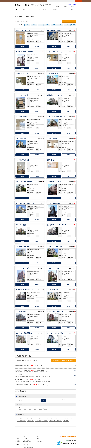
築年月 (53, 24)
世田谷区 (40, 409)
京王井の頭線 (38, 420)
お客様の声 (72, 9)
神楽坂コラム (39, 440)
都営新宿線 (66, 420)
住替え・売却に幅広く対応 (44, 9)
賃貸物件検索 (18, 441)
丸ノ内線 (32, 418)
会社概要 (69, 4)
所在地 (34, 24)
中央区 (25, 409)
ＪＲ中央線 (45, 420)
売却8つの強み (32, 9)
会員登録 (57, 6)
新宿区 (30, 409)
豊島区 (45, 409)
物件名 (27, 24)
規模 (60, 24)
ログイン (74, 4)
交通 (40, 24)
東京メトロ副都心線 (21, 420)
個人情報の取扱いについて (28, 447)
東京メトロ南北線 (59, 418)
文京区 (35, 409)
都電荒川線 (20, 423)
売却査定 (65, 6)
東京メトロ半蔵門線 (68, 418)
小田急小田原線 (30, 420)
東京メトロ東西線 (50, 418)
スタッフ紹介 (63, 9)
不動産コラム (39, 438)
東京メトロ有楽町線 (40, 418)
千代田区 (19, 409)
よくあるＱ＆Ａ (39, 441)
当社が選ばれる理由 (27, 441)
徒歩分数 (47, 24)
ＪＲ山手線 (20, 418)
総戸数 (67, 24)
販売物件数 (73, 24)
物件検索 (23, 9)
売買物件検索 (18, 440)
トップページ (18, 438)
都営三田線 (59, 420)
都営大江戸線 (52, 420)
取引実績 (55, 9)
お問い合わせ (72, 6)
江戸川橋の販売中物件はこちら (69, 21)
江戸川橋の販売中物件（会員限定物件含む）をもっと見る (64, 360)
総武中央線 (26, 418)
